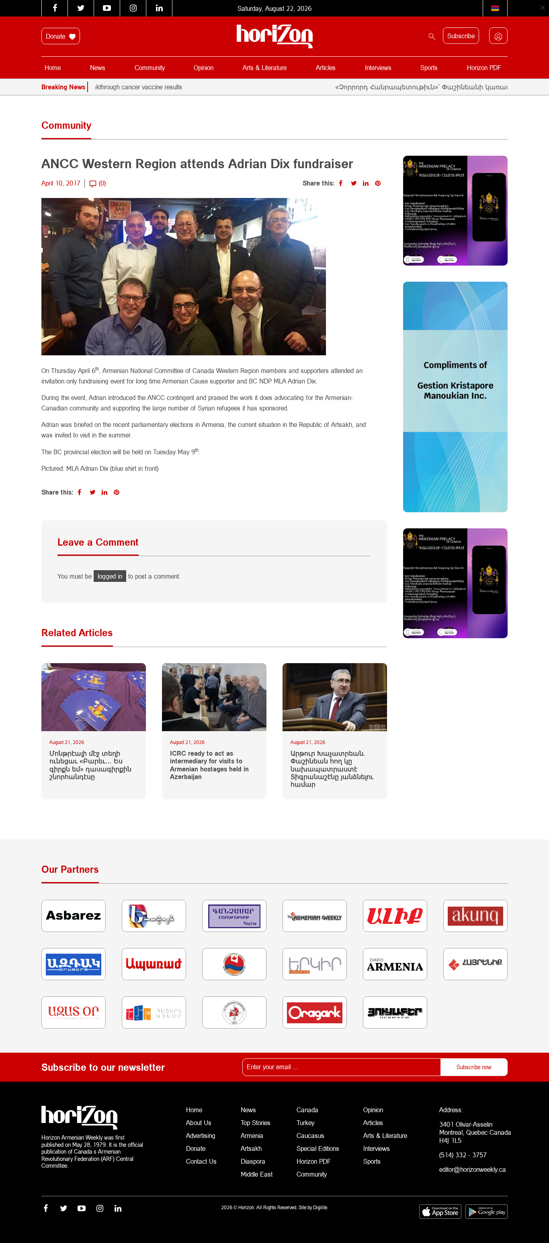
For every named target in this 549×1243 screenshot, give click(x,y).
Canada (307, 1109)
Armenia (252, 1135)
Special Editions (318, 1148)
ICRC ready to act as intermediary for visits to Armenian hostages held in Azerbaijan (209, 764)
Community (150, 67)
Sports (429, 67)
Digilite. (320, 1207)
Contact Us (201, 1161)
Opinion (203, 67)
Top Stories (255, 1122)
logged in (110, 576)
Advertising (200, 1135)
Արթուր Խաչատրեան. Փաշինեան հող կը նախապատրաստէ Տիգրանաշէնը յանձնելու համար (332, 768)
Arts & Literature (265, 67)
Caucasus (310, 1135)
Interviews (378, 67)
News (97, 67)
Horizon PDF (484, 67)
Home (53, 67)
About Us (198, 1122)
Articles (326, 67)
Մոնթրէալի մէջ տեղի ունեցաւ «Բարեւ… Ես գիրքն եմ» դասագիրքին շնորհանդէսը (90, 764)
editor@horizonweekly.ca (472, 1169)
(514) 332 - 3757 (463, 1154)
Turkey (305, 1122)
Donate (56, 36)
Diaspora (253, 1161)
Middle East (256, 1174)
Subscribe (461, 35)
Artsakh (251, 1148)
